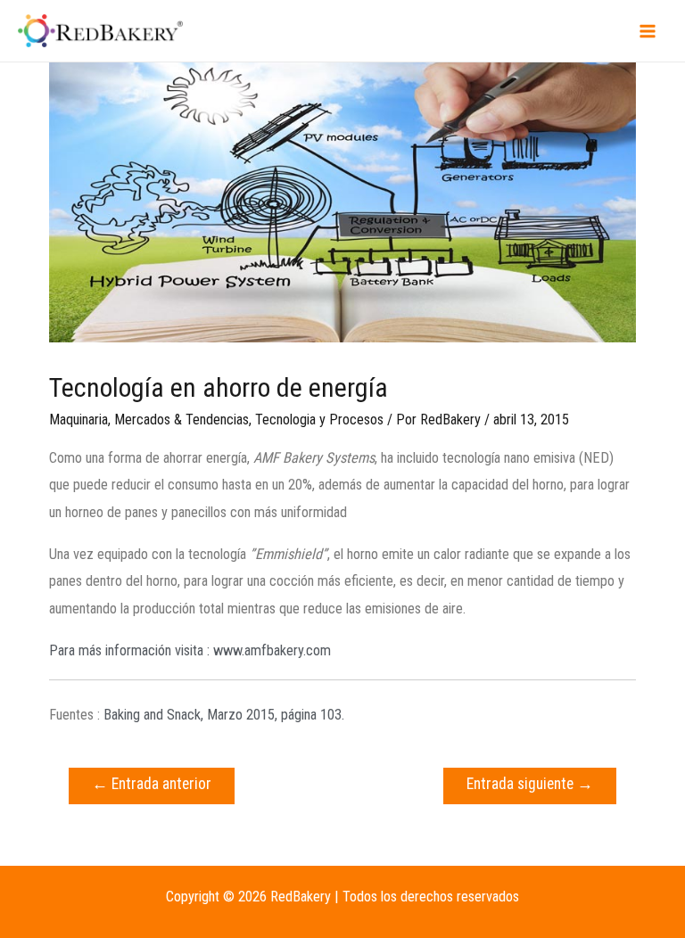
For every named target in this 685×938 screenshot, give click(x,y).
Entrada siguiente (529, 784)
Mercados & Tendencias (181, 419)
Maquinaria (78, 419)
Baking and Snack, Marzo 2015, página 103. (223, 714)
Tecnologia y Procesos (319, 419)
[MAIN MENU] (647, 31)
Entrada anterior (151, 784)
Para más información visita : (190, 650)
